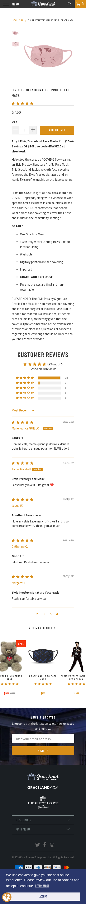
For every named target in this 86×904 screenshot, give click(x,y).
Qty (14, 122)
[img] (22, 422)
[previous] (26, 55)
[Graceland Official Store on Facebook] (45, 845)
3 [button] (44, 614)
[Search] (69, 3)
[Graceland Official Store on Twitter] (37, 845)
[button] (22, 103)
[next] (70, 55)
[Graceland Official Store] (43, 4)
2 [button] (37, 614)
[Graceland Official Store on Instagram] (52, 845)
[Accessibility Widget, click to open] (6, 897)
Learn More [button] (42, 885)
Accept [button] (43, 896)
